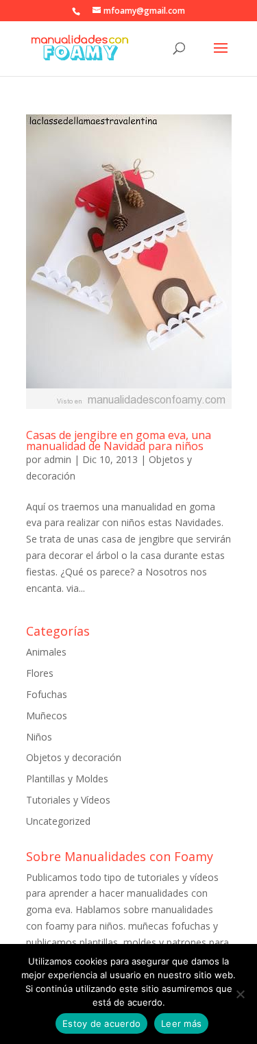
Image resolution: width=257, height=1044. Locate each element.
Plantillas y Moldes (67, 778)
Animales (46, 651)
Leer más (181, 1023)
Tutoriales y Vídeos (68, 799)
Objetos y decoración (73, 757)
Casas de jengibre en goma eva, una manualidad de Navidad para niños (118, 440)
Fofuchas (46, 694)
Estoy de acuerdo (101, 1023)
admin (57, 459)
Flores (39, 673)
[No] (240, 994)
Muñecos (46, 715)
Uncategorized (58, 821)
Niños (39, 736)
